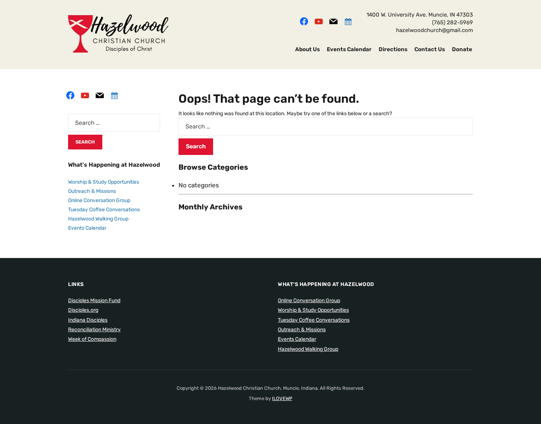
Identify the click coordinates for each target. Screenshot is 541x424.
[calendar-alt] (348, 20)
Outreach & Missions (92, 191)
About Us (307, 49)
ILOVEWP (282, 398)
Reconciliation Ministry (94, 329)
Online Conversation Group (99, 200)
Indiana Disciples (87, 320)
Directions (393, 49)
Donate (462, 49)
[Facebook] (304, 20)
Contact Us (429, 49)
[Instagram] (319, 20)
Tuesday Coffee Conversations (104, 209)
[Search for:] (325, 126)
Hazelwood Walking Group (98, 219)
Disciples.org (83, 310)
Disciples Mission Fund (94, 300)
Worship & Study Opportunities (103, 182)
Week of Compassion (92, 339)
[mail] (333, 20)
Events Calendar (349, 49)
